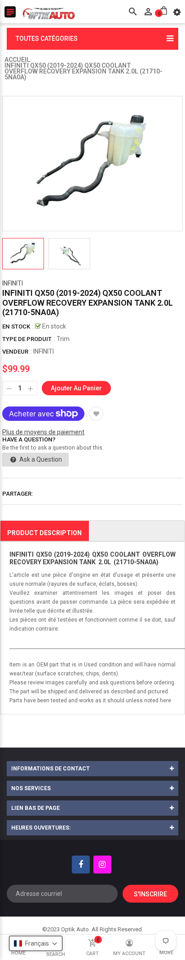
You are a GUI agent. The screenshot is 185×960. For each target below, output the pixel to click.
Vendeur (15, 351)
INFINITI (12, 283)
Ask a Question (40, 459)
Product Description (44, 532)
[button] (35, 943)
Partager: (17, 493)
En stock (16, 326)
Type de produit (27, 339)
